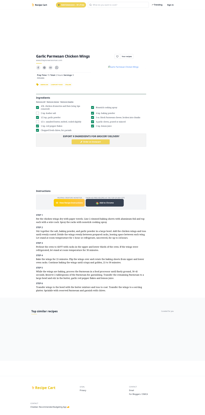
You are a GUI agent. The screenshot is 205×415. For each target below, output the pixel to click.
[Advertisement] (101, 30)
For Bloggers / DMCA (138, 394)
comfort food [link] (57, 85)
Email (131, 390)
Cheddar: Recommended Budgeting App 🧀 (49, 407)
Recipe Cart (45, 388)
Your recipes (127, 56)
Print (141, 56)
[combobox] (118, 5)
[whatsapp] (57, 67)
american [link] (44, 85)
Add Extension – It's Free (72, 5)
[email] (50, 67)
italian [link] (68, 85)
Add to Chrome (107, 202)
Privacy (83, 390)
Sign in (170, 5)
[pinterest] (44, 67)
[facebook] (38, 67)
